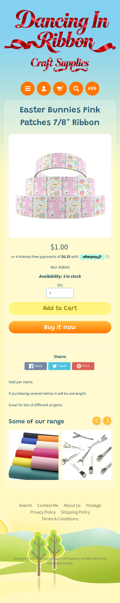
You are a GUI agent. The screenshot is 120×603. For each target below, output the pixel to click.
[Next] (107, 421)
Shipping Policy (75, 512)
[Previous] (96, 421)
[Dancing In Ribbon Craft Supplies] (60, 41)
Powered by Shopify (60, 563)
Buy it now (60, 328)
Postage (93, 505)
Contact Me (47, 505)
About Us (72, 505)
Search (25, 505)
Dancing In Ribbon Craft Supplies (58, 558)
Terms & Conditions (60, 519)
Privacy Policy (43, 512)
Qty (60, 285)
